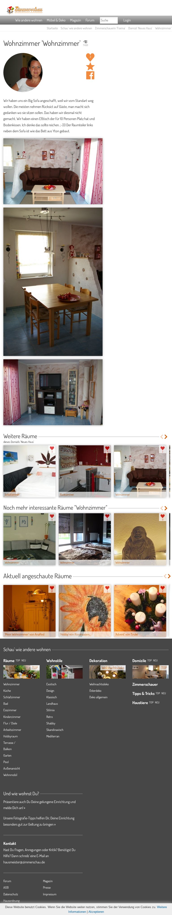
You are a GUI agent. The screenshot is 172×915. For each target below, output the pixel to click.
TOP (18, 660)
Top (149, 660)
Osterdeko (95, 690)
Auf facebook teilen (90, 75)
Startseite (52, 28)
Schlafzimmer (11, 697)
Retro (49, 717)
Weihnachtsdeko (99, 684)
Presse (47, 887)
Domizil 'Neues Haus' (140, 28)
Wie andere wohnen (28, 20)
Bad (5, 703)
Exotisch (51, 684)
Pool (6, 762)
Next (166, 437)
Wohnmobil (10, 775)
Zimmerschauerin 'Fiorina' (110, 28)
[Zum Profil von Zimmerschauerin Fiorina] (23, 72)
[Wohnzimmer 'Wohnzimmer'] (53, 171)
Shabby (50, 723)
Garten (7, 755)
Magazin (75, 20)
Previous (161, 437)
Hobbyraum (10, 736)
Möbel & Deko (56, 20)
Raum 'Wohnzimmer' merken (90, 66)
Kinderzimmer (12, 717)
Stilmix (50, 710)
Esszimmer (10, 710)
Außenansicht (11, 768)
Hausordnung (11, 900)
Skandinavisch (54, 730)
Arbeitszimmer (12, 730)
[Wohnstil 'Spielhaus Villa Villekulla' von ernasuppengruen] (64, 672)
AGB (6, 887)
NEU (24, 660)
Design (50, 690)
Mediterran (52, 736)
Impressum (49, 894)
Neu (155, 660)
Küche (7, 690)
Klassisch (51, 697)
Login (127, 20)
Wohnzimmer (11, 684)
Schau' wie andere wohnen (76, 28)
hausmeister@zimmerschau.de (24, 862)
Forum (90, 20)
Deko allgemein (98, 697)
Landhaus (52, 703)
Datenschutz (10, 894)
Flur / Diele (10, 723)
